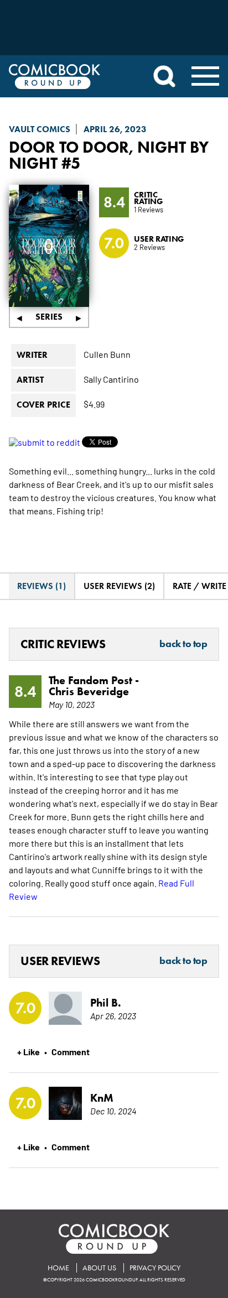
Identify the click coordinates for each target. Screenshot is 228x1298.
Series (49, 316)
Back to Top (183, 644)
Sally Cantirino (111, 378)
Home (58, 1268)
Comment (70, 1051)
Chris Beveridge (89, 691)
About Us (99, 1268)
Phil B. (105, 1002)
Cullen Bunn (107, 353)
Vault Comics (39, 129)
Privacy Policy (154, 1268)
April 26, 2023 (115, 129)
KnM (101, 1097)
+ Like (28, 1051)
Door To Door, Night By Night (109, 155)
